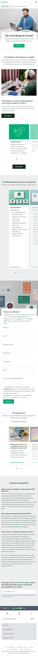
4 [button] (23, 273)
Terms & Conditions (10, 647)
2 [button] (19, 159)
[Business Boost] (19, 197)
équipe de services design (19, 527)
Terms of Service (5, 596)
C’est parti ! (19, 46)
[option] (19, 141)
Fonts (25, 647)
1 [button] (16, 159)
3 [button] (21, 159)
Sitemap (31, 647)
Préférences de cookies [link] (25, 649)
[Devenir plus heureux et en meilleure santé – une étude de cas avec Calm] (19, 434)
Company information (12, 649)
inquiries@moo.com (23, 317)
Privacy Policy (30, 595)
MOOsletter (20, 582)
